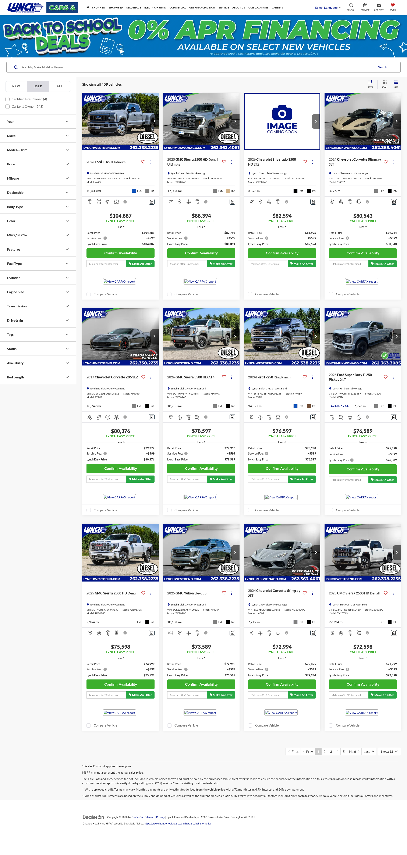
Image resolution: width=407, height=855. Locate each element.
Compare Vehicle (105, 294)
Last (368, 751)
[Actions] (151, 162)
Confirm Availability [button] (120, 253)
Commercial (178, 7)
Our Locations (258, 7)
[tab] (16, 86)
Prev (308, 751)
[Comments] (152, 202)
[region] (120, 238)
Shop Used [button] (116, 7)
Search (382, 67)
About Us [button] (238, 7)
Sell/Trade (133, 7)
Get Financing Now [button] (202, 7)
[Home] (88, 7)
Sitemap (149, 817)
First (294, 751)
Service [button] (224, 7)
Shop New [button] (98, 7)
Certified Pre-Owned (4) (29, 99)
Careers (277, 7)
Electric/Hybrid (155, 7)
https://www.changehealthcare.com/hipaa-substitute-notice (178, 823)
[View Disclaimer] (125, 201)
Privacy (160, 817)
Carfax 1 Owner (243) (27, 106)
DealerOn (137, 817)
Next (353, 751)
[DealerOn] (93, 817)
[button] (154, 121)
